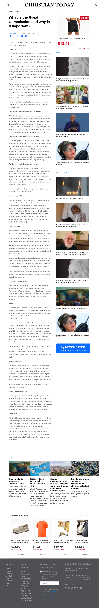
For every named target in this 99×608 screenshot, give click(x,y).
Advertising (26, 579)
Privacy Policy (49, 594)
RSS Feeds (25, 591)
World (9, 576)
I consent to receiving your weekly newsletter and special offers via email (50, 575)
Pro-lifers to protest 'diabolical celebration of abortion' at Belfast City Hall (80, 483)
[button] (3, 5)
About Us (25, 572)
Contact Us (26, 596)
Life (7, 583)
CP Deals (72, 48)
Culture (10, 581)
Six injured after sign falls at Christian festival (17, 481)
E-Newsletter (27, 593)
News (17, 12)
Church (9, 578)
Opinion (9, 573)
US (7, 585)
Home (11, 12)
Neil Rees (12, 34)
